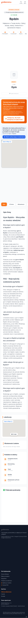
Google (15, 434)
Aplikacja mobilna (6, 582)
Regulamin (4, 578)
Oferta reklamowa (6, 592)
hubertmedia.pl (21, 606)
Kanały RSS (5, 585)
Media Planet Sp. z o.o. (20, 613)
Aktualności (21, 204)
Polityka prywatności (6, 580)
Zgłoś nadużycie (15, 93)
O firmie (11, 204)
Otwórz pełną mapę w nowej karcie (15, 137)
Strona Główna (5, 574)
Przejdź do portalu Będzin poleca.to (14, 12)
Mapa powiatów (5, 576)
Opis (4, 204)
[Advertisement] (14, 51)
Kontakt (3, 596)
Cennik (3, 594)
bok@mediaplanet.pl (6, 537)
